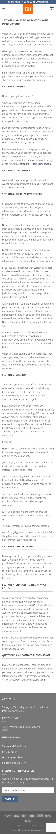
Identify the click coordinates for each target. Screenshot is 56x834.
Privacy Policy (9, 751)
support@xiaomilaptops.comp (29, 679)
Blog (25, 826)
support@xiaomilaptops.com (36, 163)
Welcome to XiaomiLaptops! (25, 727)
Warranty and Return (13, 757)
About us (17, 826)
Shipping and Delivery (14, 762)
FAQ (41, 826)
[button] (4, 9)
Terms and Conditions (14, 746)
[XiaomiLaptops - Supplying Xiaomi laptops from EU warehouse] (28, 9)
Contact (34, 826)
